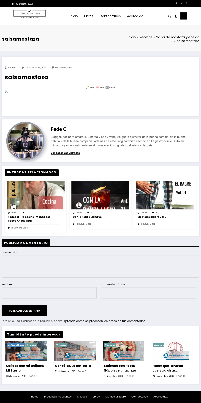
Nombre (7, 284)
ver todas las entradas (65, 152)
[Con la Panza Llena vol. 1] (100, 195)
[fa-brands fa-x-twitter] (181, 3)
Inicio (74, 16)
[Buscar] (169, 16)
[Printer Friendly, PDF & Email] (100, 87)
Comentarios (10, 252)
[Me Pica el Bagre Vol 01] (165, 195)
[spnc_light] (176, 16)
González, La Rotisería (42, 366)
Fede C (12, 67)
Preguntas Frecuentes (58, 396)
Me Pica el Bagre (115, 396)
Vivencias (30, 345)
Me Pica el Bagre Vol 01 (152, 217)
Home (34, 396)
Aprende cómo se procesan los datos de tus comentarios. (104, 321)
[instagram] (186, 3)
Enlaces (82, 396)
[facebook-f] (176, 3)
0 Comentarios (63, 67)
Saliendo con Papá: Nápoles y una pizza (89, 368)
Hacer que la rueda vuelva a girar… (137, 368)
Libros (88, 16)
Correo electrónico (113, 284)
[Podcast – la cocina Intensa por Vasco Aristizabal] (36, 195)
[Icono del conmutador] (183, 16)
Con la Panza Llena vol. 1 (89, 217)
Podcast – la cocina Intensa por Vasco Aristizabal (29, 219)
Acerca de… (136, 16)
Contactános (110, 16)
